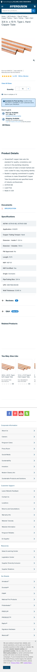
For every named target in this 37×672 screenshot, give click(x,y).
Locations (5, 503)
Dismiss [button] (7, 667)
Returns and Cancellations (10, 509)
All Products (11, 16)
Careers (4, 437)
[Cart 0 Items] (35, 6)
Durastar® (5, 587)
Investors (5, 466)
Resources (5, 546)
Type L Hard (29, 18)
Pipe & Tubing (22, 16)
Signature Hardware (8, 629)
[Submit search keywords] (33, 11)
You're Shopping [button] (17, 1)
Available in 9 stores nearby (13, 116)
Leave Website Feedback (10, 491)
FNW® (4, 593)
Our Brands (5, 576)
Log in (7, 121)
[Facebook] (9, 413)
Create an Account (15, 121)
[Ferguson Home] (18, 6)
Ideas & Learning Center (10, 551)
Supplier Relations (8, 569)
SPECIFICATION (10, 208)
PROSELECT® (6, 617)
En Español (5, 539)
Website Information (8, 527)
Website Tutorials (7, 521)
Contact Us (5, 497)
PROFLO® (5, 611)
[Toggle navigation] (2, 6)
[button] (35, 641)
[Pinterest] (15, 413)
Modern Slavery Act (8, 472)
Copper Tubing (7, 18)
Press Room (6, 449)
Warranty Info (6, 515)
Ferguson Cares (7, 443)
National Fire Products (9, 599)
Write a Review (23, 76)
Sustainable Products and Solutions (14, 478)
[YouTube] (20, 413)
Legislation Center (8, 557)
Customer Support (8, 486)
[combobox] (18, 11)
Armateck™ (5, 581)
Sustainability (6, 460)
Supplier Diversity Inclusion (11, 563)
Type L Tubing (18, 18)
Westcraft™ (5, 635)
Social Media (6, 454)
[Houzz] (26, 413)
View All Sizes (7, 83)
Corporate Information (9, 425)
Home (4, 16)
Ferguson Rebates (8, 533)
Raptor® (4, 623)
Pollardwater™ (6, 605)
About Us (5, 431)
